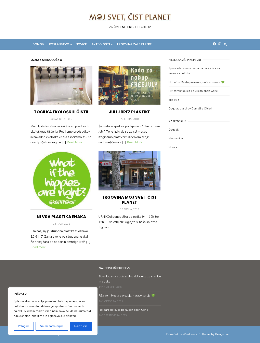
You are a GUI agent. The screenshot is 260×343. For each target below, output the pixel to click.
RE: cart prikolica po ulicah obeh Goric (193, 91)
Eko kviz (174, 100)
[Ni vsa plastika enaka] (61, 180)
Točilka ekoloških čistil (61, 112)
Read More (74, 142)
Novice (81, 44)
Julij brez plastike (129, 112)
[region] (53, 311)
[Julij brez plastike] (129, 86)
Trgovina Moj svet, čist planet (129, 199)
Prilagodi (23, 326)
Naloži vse (81, 326)
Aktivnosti (101, 44)
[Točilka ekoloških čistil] (61, 86)
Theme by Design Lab (215, 334)
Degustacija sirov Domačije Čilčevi (190, 108)
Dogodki (174, 130)
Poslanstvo (59, 44)
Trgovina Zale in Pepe (134, 44)
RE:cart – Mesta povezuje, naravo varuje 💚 (196, 82)
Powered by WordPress (181, 334)
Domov (38, 44)
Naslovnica (176, 138)
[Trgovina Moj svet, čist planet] (129, 171)
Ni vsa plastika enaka (61, 217)
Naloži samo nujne (52, 326)
